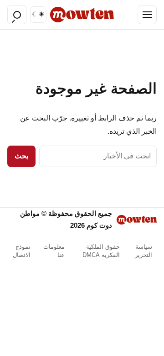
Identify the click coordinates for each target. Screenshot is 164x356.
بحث (21, 156)
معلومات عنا (54, 250)
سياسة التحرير (143, 250)
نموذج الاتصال (22, 250)
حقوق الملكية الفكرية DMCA (101, 250)
